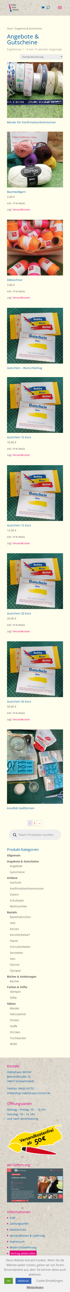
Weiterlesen (35, 1287)
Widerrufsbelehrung (23, 1247)
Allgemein (13, 855)
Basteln (12, 912)
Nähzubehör (18, 1014)
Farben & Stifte (17, 987)
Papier (14, 941)
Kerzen (14, 929)
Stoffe (13, 1026)
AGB (12, 1218)
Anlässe (12, 878)
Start (10, 28)
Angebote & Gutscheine (23, 861)
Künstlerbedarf (20, 935)
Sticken (14, 1020)
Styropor (15, 970)
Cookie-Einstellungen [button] (49, 1281)
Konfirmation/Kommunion (27, 888)
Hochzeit (15, 882)
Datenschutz (18, 1229)
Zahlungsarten (19, 1223)
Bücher (14, 981)
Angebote (16, 866)
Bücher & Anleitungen (21, 976)
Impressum (17, 1241)
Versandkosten (21, 209)
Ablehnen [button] (23, 1281)
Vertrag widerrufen (23, 1253)
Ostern (14, 894)
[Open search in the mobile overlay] (35, 835)
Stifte (13, 997)
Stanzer (15, 964)
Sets (12, 959)
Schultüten (17, 900)
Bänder (14, 1008)
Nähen (11, 1003)
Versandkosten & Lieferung (27, 1235)
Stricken (15, 1032)
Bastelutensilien (20, 917)
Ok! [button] (8, 1281)
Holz (13, 923)
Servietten (16, 953)
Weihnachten (18, 906)
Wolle (13, 1044)
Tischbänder (18, 1038)
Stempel (15, 991)
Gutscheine (17, 872)
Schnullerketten (20, 947)
